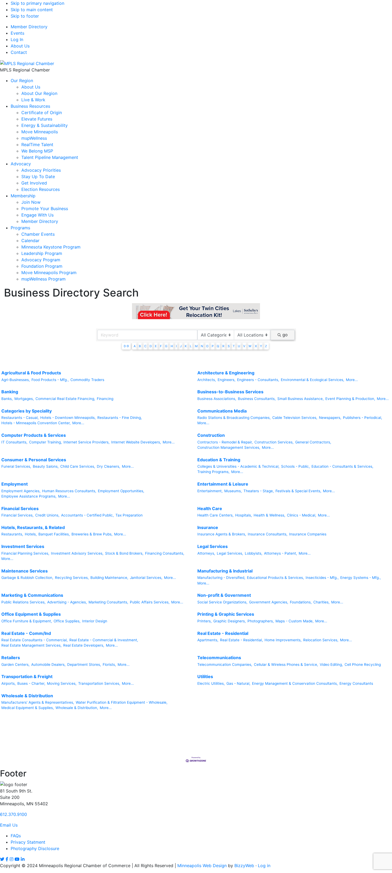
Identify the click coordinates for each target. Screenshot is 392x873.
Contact (19, 52)
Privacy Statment (28, 842)
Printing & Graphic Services (225, 614)
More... (352, 380)
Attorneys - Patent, (280, 553)
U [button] (239, 346)
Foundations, (301, 602)
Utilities (205, 676)
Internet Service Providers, (86, 442)
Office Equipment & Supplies (31, 614)
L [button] (190, 346)
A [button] (135, 346)
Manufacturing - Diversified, (221, 577)
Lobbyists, (253, 553)
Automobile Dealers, (48, 664)
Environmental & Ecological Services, (312, 380)
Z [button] (266, 346)
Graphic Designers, (229, 621)
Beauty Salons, (46, 466)
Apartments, (207, 640)
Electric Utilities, (211, 683)
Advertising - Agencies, (67, 602)
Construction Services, (274, 442)
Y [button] (261, 346)
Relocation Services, (320, 640)
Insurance (207, 527)
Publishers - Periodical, (362, 417)
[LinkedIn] (23, 859)
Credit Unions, (47, 515)
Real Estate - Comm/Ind (26, 633)
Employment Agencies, (21, 491)
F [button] (161, 346)
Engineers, (226, 380)
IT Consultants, (14, 442)
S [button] (229, 346)
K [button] (186, 346)
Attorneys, (206, 553)
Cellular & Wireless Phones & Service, (286, 664)
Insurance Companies (307, 534)
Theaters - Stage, (258, 491)
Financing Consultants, (164, 553)
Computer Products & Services (33, 435)
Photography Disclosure (35, 848)
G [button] (166, 346)
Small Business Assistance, (300, 399)
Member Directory (29, 26)
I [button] (176, 346)
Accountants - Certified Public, (87, 515)
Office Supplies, (67, 621)
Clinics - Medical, (301, 515)
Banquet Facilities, (54, 534)
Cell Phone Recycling (363, 664)
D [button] (151, 346)
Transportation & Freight (27, 676)
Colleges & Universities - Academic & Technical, (238, 466)
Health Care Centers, (215, 515)
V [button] (244, 346)
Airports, (8, 683)
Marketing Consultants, (108, 602)
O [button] (207, 346)
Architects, (206, 380)
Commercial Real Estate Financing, (65, 399)
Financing (105, 399)
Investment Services (22, 546)
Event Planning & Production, (350, 399)
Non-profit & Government (224, 595)
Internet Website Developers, (136, 442)
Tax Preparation (129, 515)
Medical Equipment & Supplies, (27, 708)
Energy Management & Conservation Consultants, (295, 683)
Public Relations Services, (23, 602)
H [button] (172, 346)
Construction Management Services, (228, 447)
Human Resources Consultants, (69, 491)
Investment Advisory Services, (77, 553)
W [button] (250, 346)
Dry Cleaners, (108, 466)
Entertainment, (210, 491)
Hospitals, (243, 515)
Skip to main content (32, 9)
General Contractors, (313, 442)
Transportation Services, (99, 683)
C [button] (145, 346)
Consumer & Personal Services (33, 459)
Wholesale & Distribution (27, 695)
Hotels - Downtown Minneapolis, (68, 417)
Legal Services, (230, 553)
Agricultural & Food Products (31, 372)
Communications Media (222, 411)
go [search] (285, 334)
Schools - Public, (295, 466)
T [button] (234, 346)
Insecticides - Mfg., (322, 577)
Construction (211, 435)
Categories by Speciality (26, 411)
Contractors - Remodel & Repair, (225, 442)
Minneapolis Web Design (202, 865)
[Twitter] (2, 859)
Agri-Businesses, (15, 380)
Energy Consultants (356, 683)
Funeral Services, (16, 466)
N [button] (202, 346)
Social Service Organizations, (222, 602)
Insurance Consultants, (267, 534)
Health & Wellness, (269, 515)
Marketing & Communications (32, 595)
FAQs (16, 835)
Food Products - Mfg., (50, 380)
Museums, (233, 491)
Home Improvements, (283, 640)
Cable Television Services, (294, 417)
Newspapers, (330, 417)
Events (17, 33)
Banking (9, 391)
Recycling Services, (72, 577)
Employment (14, 484)
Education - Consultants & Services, (342, 466)
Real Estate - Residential (222, 633)
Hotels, (31, 534)
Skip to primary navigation (37, 3)
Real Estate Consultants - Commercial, (34, 640)
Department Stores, (84, 664)
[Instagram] (11, 859)
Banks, (7, 399)
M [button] (196, 346)
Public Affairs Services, (150, 602)
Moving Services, (62, 683)
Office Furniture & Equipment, (26, 621)
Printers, (204, 621)
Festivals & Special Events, (298, 491)
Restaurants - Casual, (20, 417)
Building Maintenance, (109, 577)
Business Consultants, (257, 399)
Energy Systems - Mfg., (360, 577)
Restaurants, (12, 534)
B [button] (140, 346)
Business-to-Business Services (230, 391)
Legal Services (212, 546)
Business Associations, (216, 399)
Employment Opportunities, (121, 491)
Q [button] (218, 346)
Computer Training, (45, 442)
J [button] (181, 346)
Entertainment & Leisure (222, 484)
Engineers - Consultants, (258, 380)
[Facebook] (7, 859)
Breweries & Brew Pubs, (92, 534)
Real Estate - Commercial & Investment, (103, 640)
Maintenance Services (24, 571)
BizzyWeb (244, 865)
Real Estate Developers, (83, 645)
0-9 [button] (126, 346)
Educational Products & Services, (275, 577)
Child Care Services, (77, 466)
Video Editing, (331, 664)
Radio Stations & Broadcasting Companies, (234, 417)
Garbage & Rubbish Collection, (27, 577)
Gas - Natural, (238, 683)
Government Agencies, (268, 602)
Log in (264, 865)
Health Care (209, 508)
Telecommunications (219, 657)
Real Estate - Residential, (241, 640)
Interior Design (94, 621)
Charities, (321, 602)
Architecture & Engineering (225, 372)
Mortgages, (24, 399)
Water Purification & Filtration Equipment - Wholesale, (121, 702)
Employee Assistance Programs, (29, 496)
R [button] (223, 346)
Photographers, (260, 621)
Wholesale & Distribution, (76, 708)
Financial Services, (17, 515)
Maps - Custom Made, (294, 621)
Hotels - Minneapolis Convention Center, (36, 423)
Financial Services (20, 508)
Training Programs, (213, 472)
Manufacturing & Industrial (225, 571)
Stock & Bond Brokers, (124, 553)
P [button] (213, 346)
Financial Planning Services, (25, 553)
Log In (17, 39)
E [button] (156, 346)
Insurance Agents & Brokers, (221, 534)
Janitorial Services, (146, 577)
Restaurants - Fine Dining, (119, 417)
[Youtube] (17, 859)
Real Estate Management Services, (31, 645)
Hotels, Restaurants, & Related (33, 527)
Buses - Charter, (31, 683)
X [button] (256, 346)
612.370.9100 (13, 814)
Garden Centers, (15, 664)
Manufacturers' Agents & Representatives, (37, 702)
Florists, (109, 664)
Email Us (9, 825)
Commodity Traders (87, 380)
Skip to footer (25, 16)
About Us (20, 46)
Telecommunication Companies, (224, 664)
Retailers (10, 657)
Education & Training (218, 459)
